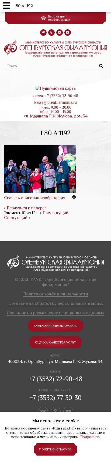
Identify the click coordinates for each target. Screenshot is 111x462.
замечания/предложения (56, 326)
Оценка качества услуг (55, 342)
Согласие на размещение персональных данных (55, 312)
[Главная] (55, 48)
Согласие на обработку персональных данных (55, 303)
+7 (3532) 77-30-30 (55, 397)
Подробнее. (90, 437)
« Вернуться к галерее (25, 208)
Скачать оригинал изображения (34, 197)
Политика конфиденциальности (55, 293)
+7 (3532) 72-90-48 (55, 378)
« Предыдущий (54, 212)
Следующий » (17, 217)
